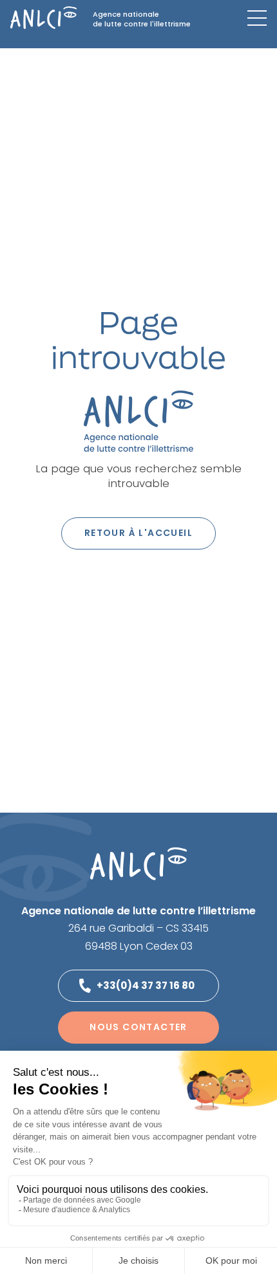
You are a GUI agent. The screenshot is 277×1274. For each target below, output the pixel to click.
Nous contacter (138, 1026)
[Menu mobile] (257, 18)
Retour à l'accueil (138, 532)
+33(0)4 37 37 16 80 (146, 985)
